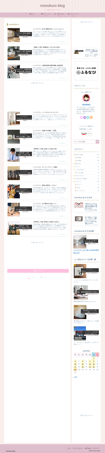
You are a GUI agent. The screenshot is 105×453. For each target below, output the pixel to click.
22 (94, 367)
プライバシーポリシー (77, 448)
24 (75, 369)
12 (82, 364)
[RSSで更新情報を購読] (91, 117)
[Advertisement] (37, 95)
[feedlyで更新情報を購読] (87, 117)
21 (90, 367)
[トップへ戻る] (102, 450)
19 (82, 367)
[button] (97, 142)
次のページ (38, 271)
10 (75, 364)
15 (94, 364)
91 (41, 277)
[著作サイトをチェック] (81, 117)
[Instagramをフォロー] (84, 117)
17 (75, 367)
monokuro (86, 104)
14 (90, 364)
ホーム (69, 448)
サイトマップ (96, 448)
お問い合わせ (88, 448)
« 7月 (75, 377)
